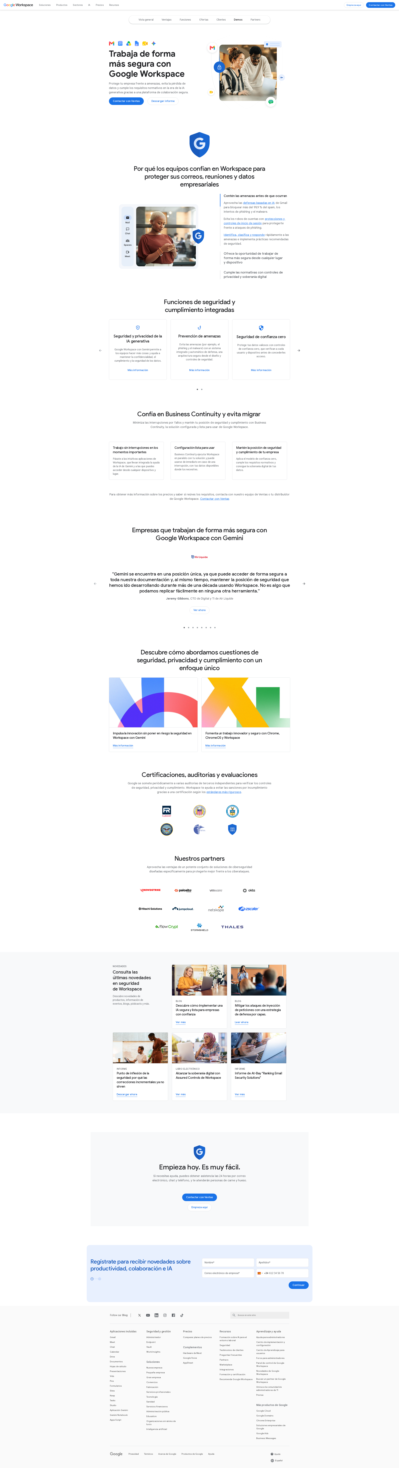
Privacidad (134, 1454)
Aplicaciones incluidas (123, 1331)
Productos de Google (192, 1454)
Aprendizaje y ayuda (268, 1331)
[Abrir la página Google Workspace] (19, 5)
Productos (61, 5)
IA (89, 5)
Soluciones (45, 5)
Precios (99, 5)
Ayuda (211, 1454)
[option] (146, 19)
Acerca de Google (167, 1454)
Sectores (78, 5)
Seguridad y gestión (158, 1331)
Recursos (114, 5)
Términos (148, 1454)
